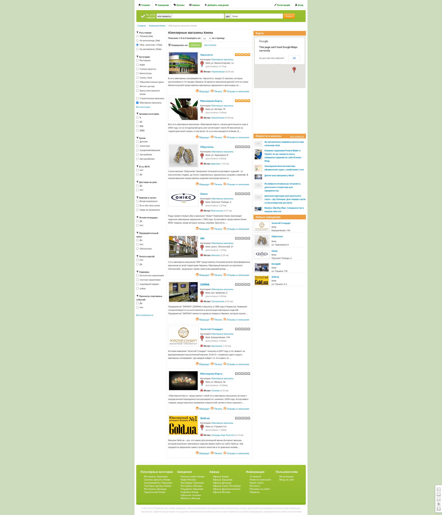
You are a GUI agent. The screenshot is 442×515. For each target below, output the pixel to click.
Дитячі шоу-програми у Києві (279, 175)
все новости (297, 136)
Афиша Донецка (222, 482)
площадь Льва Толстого (222, 434)
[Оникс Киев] (183, 198)
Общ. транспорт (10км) (151, 44)
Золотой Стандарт (211, 329)
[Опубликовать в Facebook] (439, 489)
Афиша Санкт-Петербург (227, 485)
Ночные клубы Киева (192, 476)
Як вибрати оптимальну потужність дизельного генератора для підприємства (283, 187)
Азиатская (145, 145)
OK (294, 58)
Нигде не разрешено (150, 209)
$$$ (141, 125)
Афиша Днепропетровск (226, 488)
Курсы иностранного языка (150, 92)
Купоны (180, 5)
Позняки (215, 390)
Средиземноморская (150, 150)
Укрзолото (206, 54)
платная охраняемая (150, 279)
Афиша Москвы (221, 492)
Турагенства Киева (154, 492)
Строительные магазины (152, 98)
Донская (144, 141)
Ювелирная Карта (211, 100)
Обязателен (146, 248)
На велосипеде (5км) (150, 40)
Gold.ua (205, 418)
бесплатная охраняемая (152, 275)
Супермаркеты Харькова (158, 482)
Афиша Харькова (222, 479)
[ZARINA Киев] (183, 291)
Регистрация (283, 5)
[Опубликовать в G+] (439, 499)
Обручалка (207, 146)
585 (202, 238)
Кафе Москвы (188, 479)
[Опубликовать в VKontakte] (439, 504)
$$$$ (142, 130)
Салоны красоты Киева (157, 479)
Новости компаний (260, 479)
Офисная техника (191, 495)
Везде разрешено (148, 201)
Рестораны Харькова (155, 476)
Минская (215, 255)
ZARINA (204, 284)
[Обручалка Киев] (183, 155)
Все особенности (144, 315)
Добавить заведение (218, 5)
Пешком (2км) (146, 36)
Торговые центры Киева (157, 485)
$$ (141, 121)
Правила (255, 492)
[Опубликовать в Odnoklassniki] (439, 509)
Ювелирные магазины (151, 102)
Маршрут (204, 90)
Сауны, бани (146, 77)
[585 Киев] (183, 246)
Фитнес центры (147, 86)
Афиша (196, 5)
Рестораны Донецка (155, 488)
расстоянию (210, 44)
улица (143, 288)
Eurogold (276, 263)
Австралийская (147, 158)
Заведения (163, 5)
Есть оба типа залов (150, 205)
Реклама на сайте (260, 488)
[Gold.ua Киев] (183, 424)
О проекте (255, 476)
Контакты (255, 485)
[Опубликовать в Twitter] (439, 494)
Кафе (142, 64)
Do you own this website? (271, 58)
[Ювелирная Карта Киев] (183, 108)
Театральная (217, 301)
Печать (218, 90)
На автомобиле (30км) (150, 49)
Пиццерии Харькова (192, 488)
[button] (294, 70)
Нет (141, 169)
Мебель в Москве (190, 498)
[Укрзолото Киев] (183, 62)
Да (141, 174)
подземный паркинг (149, 283)
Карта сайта (256, 482)
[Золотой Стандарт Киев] (183, 335)
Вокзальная (217, 210)
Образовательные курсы (152, 81)
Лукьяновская (218, 117)
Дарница (215, 163)
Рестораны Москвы (191, 485)
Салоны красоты (148, 68)
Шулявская (216, 345)
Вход (300, 5)
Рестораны (145, 60)
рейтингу (195, 44)
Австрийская (146, 154)
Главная (145, 5)
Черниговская (218, 71)
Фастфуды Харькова (192, 482)
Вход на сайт (286, 479)
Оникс (204, 193)
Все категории (143, 106)
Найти (289, 16)
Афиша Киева (221, 476)
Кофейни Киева (189, 492)
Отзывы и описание (238, 90)
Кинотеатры (146, 73)
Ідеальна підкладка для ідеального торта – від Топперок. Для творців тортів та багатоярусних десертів (285, 199)
